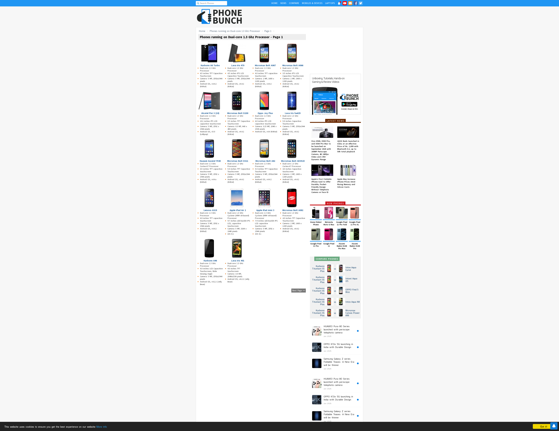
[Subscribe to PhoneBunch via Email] (350, 4)
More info (101, 426)
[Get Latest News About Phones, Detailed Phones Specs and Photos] (204, 17)
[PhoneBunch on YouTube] (344, 4)
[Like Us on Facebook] (355, 4)
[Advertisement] (310, 16)
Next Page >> (298, 290)
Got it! (543, 426)
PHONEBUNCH (228, 16)
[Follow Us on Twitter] (360, 4)
